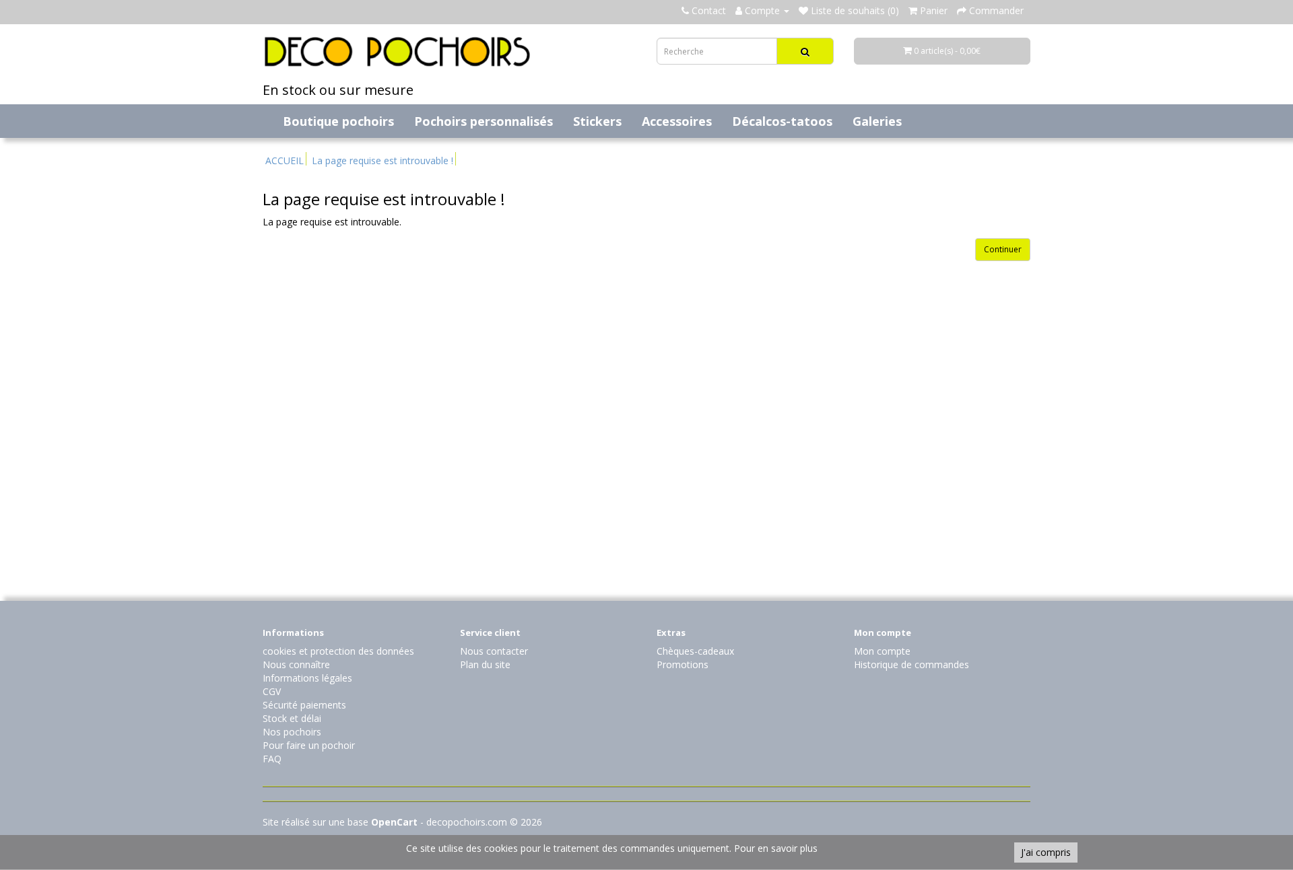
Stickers (597, 121)
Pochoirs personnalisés (483, 121)
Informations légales (307, 678)
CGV (272, 691)
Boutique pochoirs (338, 121)
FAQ (272, 758)
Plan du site (485, 664)
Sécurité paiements (304, 704)
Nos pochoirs (292, 731)
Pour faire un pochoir (309, 745)
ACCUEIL (284, 160)
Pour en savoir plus (776, 848)
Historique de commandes (911, 664)
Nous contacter (494, 651)
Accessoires (677, 121)
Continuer (1003, 249)
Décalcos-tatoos (782, 121)
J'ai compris (1046, 852)
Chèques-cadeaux (695, 651)
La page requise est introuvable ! (382, 160)
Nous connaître (296, 664)
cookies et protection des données (338, 651)
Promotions (682, 664)
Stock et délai (292, 718)
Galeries (877, 121)
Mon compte (882, 651)
